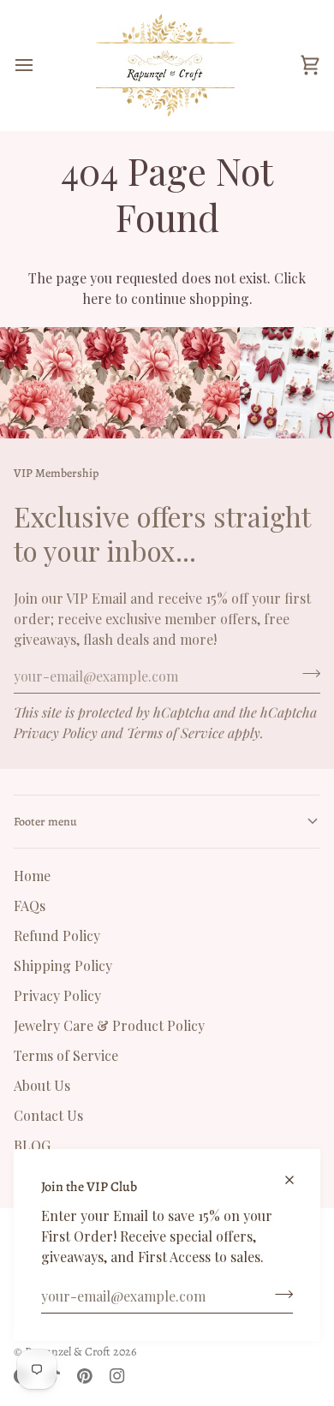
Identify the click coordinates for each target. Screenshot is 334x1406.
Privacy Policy (56, 733)
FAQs (29, 905)
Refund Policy (57, 935)
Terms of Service (175, 733)
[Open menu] (39, 65)
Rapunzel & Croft (67, 1351)
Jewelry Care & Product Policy (109, 1025)
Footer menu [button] (45, 821)
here (96, 298)
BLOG (32, 1145)
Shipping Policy (63, 965)
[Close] (296, 1172)
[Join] (279, 1294)
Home (32, 876)
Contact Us (48, 1115)
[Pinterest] (84, 1376)
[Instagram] (117, 1376)
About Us (42, 1085)
